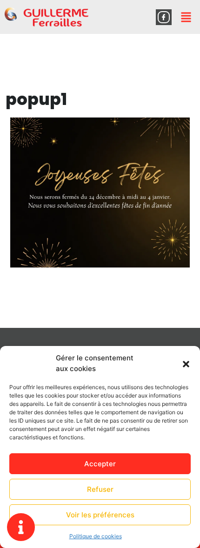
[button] (186, 363)
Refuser (100, 489)
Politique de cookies (95, 536)
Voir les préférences (100, 514)
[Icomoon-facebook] (164, 17)
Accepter (100, 463)
